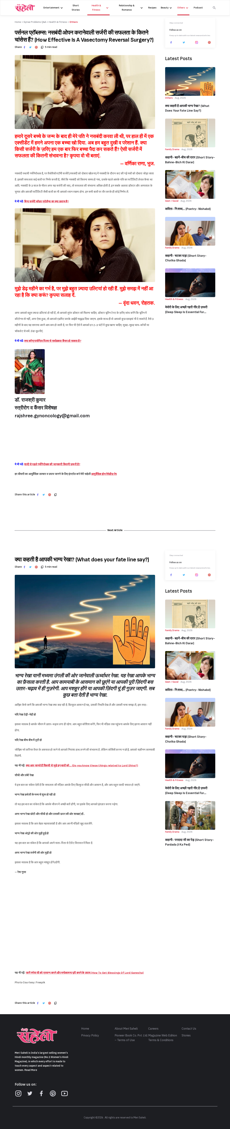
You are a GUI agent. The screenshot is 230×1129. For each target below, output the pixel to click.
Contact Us (189, 1029)
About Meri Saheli (126, 1029)
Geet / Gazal (171, 200)
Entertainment (51, 7)
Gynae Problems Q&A (35, 22)
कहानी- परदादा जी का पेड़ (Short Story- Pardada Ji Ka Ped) (189, 842)
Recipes (152, 7)
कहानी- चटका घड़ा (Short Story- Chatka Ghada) (185, 258)
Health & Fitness (96, 7)
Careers (153, 1029)
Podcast (198, 7)
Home (85, 1029)
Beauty (165, 7)
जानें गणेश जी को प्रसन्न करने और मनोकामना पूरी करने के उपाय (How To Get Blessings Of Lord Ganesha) (85, 973)
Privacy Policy (90, 1035)
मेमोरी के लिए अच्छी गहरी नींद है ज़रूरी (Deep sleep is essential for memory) (186, 309)
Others (181, 7)
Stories (186, 1035)
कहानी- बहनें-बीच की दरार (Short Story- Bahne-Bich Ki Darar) (190, 160)
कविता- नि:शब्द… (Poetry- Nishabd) (188, 209)
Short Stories (76, 7)
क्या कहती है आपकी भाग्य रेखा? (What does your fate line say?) (187, 108)
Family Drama (172, 149)
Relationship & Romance (126, 7)
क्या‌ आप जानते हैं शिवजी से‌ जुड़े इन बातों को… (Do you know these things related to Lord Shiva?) (82, 765)
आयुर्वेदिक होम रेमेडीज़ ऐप (104, 474)
